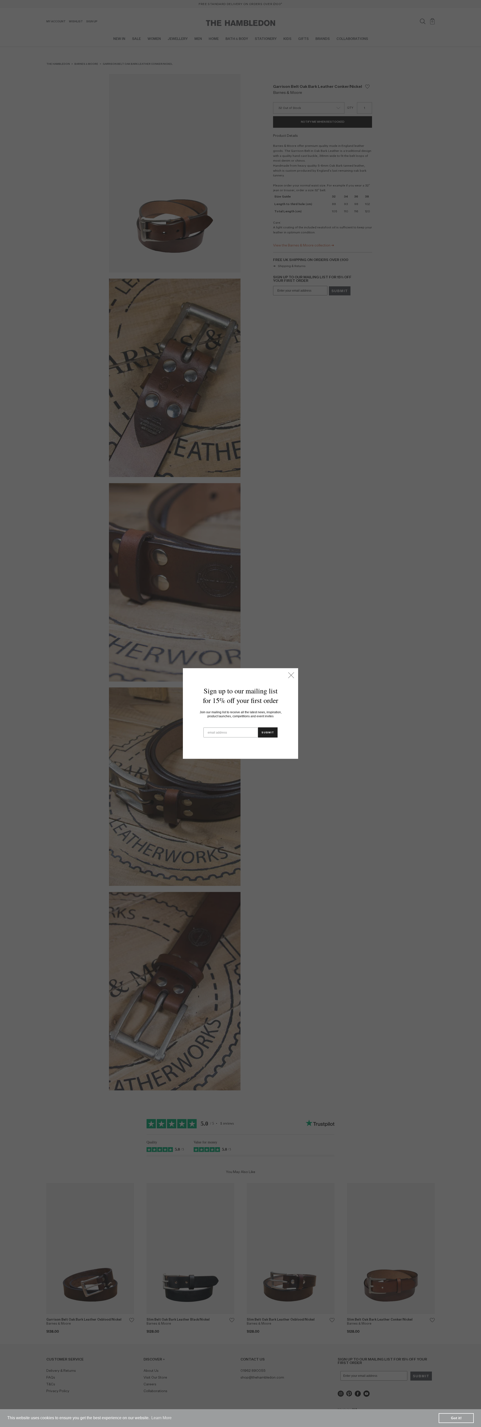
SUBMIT (268, 732)
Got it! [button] (456, 1418)
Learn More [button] (161, 1418)
